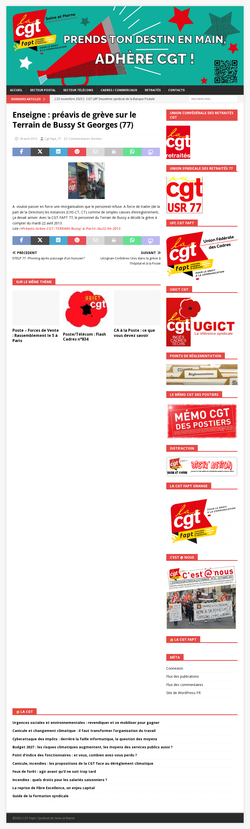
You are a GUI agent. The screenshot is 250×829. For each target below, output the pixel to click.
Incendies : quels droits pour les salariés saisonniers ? (59, 779)
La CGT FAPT (185, 639)
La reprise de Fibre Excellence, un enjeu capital (53, 787)
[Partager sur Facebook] (21, 152)
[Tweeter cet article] (40, 152)
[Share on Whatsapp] (132, 152)
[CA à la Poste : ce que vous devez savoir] (137, 308)
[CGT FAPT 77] (125, 82)
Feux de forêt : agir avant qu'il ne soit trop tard (54, 771)
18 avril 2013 (28, 138)
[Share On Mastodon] (151, 152)
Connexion (174, 668)
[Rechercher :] (213, 98)
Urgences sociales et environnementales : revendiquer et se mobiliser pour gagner (85, 722)
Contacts (176, 90)
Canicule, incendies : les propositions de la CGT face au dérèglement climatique (82, 763)
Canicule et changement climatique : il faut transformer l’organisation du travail (84, 730)
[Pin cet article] (77, 152)
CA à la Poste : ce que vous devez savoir (134, 333)
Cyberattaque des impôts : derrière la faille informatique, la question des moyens (84, 739)
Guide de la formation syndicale (40, 796)
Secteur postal (43, 90)
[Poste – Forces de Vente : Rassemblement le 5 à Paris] (35, 308)
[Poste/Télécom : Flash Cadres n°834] (86, 309)
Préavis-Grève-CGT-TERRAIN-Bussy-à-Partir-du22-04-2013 (71, 228)
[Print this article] (113, 152)
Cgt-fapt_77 (52, 138)
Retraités (153, 90)
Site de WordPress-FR (183, 692)
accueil (16, 90)
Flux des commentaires (184, 684)
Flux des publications (182, 676)
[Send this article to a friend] (95, 152)
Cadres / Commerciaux (119, 90)
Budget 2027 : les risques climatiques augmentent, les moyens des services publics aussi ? (92, 747)
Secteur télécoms (78, 90)
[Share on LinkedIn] (58, 152)
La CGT (27, 711)
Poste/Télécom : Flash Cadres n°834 (84, 337)
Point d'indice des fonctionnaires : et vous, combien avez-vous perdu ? (74, 755)
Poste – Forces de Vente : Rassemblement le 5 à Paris (35, 335)
